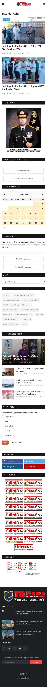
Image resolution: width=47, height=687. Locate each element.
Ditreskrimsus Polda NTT (24, 314)
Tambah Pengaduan (23, 259)
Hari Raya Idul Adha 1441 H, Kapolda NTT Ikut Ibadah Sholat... (23, 88)
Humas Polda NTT (7, 53)
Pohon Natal (27, 319)
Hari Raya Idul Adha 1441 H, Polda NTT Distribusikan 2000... (21, 48)
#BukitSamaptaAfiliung (11, 305)
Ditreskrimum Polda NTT (11, 319)
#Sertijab (24, 324)
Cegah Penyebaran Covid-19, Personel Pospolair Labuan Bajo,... (29, 381)
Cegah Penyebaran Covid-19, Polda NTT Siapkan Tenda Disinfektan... (30, 393)
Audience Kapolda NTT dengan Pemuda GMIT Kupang (30, 370)
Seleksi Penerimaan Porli (29, 310)
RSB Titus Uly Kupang (10, 310)
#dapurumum (26, 305)
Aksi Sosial (39, 314)
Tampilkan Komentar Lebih (23, 179)
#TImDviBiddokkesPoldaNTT (23, 295)
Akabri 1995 (7, 295)
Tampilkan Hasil (16, 442)
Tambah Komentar (23, 171)
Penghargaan (7, 314)
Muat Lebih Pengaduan (23, 267)
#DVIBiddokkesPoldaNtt (11, 300)
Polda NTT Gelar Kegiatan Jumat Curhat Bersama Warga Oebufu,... (28, 633)
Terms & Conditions (22, 678)
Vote (5, 442)
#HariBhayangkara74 (10, 324)
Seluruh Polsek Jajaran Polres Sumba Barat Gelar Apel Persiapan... (30, 612)
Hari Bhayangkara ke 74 (30, 300)
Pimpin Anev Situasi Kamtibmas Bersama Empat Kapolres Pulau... (29, 623)
